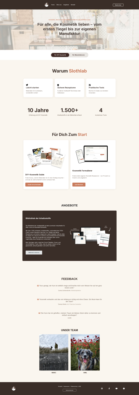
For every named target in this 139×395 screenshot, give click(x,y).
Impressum (66, 386)
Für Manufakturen (78, 55)
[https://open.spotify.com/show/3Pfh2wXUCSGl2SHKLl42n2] (124, 388)
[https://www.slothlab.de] (46, 4)
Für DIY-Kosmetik (60, 55)
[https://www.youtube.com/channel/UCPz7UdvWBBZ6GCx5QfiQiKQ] (117, 388)
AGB (80, 386)
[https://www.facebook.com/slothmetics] (109, 388)
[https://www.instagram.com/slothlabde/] (102, 388)
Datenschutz (74, 386)
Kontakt (60, 386)
